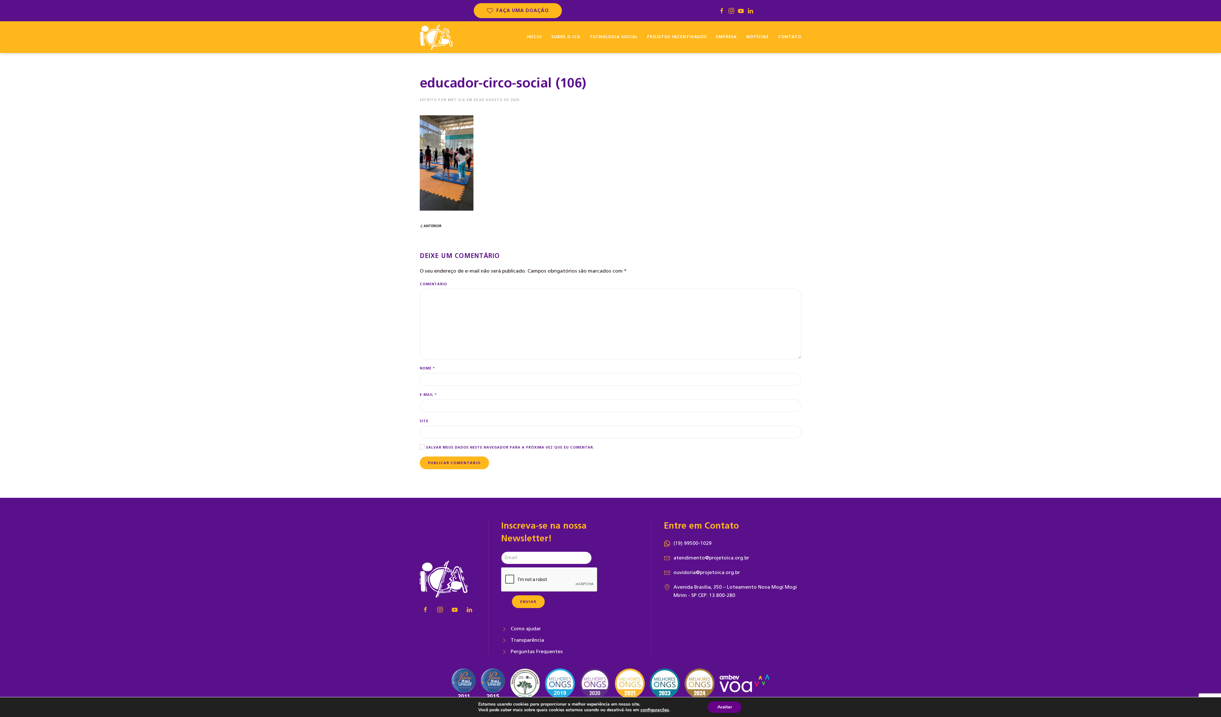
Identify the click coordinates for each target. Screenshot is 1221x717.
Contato (789, 37)
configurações (654, 710)
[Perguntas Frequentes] (504, 651)
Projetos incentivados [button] (677, 37)
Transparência (527, 640)
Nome (427, 368)
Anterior (432, 226)
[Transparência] (504, 640)
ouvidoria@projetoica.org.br (706, 572)
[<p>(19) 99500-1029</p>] (667, 543)
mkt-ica (456, 100)
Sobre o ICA (565, 37)
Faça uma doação (522, 10)
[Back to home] (436, 37)
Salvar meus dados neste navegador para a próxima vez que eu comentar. (509, 447)
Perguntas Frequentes (537, 651)
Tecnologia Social (614, 37)
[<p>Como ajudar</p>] (504, 628)
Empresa (726, 37)
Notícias (757, 37)
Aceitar (724, 707)
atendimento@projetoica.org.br (711, 557)
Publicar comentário (454, 463)
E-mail (428, 394)
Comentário (433, 284)
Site (424, 421)
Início (534, 37)
